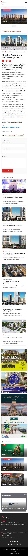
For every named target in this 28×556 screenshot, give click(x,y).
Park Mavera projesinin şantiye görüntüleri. (11, 282)
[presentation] (13, 26)
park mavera (20, 135)
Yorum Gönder (7, 170)
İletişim (15, 553)
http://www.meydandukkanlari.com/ (11, 127)
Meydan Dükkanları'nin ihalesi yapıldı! (13, 197)
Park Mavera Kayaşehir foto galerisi (12, 337)
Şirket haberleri (7, 474)
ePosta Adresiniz (6, 148)
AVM (4, 444)
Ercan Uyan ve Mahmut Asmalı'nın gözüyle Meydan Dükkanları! (14, 254)
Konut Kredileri (7, 459)
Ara (26, 7)
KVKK (19, 553)
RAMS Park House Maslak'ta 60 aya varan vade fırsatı (13, 468)
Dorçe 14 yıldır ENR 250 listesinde (10, 484)
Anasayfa (5, 30)
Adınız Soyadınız (6, 142)
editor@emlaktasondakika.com (8, 537)
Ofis (10, 30)
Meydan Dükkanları (11, 135)
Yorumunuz (4, 156)
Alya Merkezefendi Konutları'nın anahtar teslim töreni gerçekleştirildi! (12, 509)
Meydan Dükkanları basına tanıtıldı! (12, 225)
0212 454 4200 (5, 535)
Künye (11, 553)
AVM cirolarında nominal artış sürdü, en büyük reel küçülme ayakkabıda (14, 20)
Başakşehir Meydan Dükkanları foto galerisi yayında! (12, 310)
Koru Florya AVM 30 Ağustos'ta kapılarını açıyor (12, 453)
